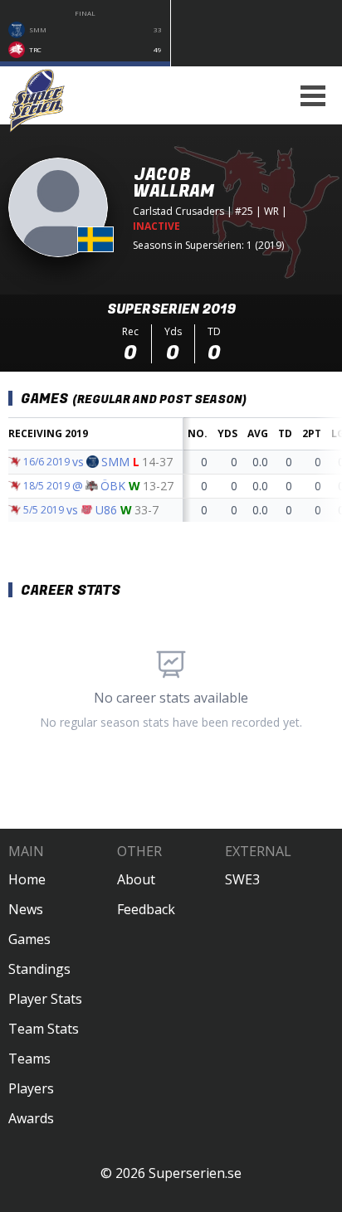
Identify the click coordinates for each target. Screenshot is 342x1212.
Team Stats (43, 1029)
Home (27, 879)
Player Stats (45, 999)
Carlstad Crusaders (178, 211)
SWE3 (242, 879)
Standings (39, 969)
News (25, 909)
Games (29, 939)
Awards (31, 1118)
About (136, 879)
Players (31, 1088)
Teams (29, 1058)
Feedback (146, 909)
